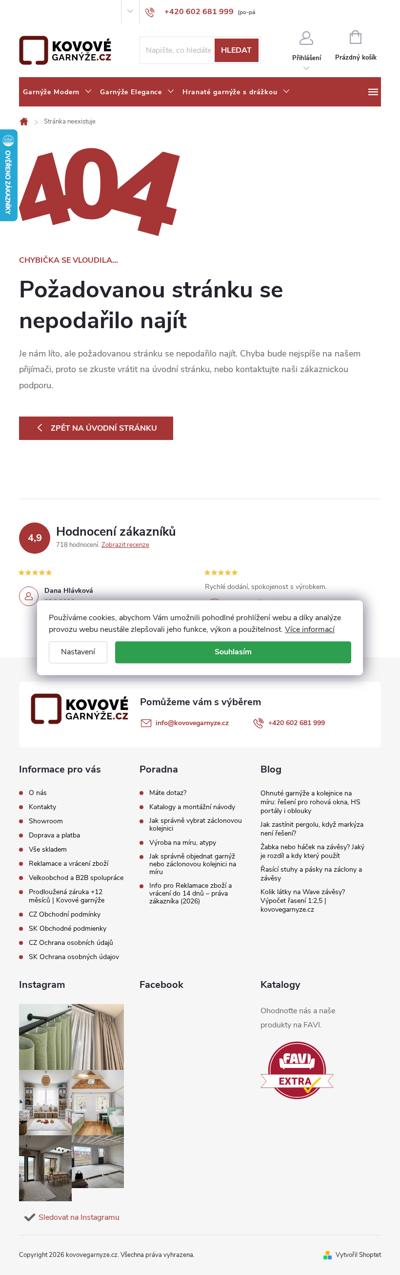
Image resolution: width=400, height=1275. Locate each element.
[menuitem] (57, 92)
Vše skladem (48, 849)
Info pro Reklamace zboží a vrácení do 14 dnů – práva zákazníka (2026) (190, 893)
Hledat (236, 50)
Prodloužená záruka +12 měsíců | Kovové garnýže (66, 896)
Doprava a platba (54, 835)
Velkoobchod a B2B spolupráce (76, 877)
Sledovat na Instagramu (79, 1217)
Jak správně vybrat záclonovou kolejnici (195, 825)
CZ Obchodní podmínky (64, 914)
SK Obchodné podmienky (67, 928)
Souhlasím (233, 652)
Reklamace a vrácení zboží (68, 863)
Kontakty (52, 11)
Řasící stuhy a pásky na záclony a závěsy (311, 874)
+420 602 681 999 (296, 723)
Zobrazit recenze (125, 545)
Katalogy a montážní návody (192, 807)
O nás (27, 11)
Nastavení (78, 652)
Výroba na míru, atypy (182, 843)
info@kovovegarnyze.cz (192, 723)
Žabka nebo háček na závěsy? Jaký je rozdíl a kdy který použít (312, 851)
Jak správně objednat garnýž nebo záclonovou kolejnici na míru (192, 864)
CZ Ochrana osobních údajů (71, 942)
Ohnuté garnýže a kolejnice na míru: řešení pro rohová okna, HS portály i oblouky (310, 802)
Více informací (310, 629)
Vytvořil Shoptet (358, 1255)
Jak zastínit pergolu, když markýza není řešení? (311, 829)
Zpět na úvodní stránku (104, 428)
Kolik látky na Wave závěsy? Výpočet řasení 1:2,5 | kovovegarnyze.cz (302, 900)
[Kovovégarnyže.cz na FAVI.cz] (297, 1071)
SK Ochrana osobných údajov (74, 956)
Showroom (85, 11)
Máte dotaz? (167, 793)
